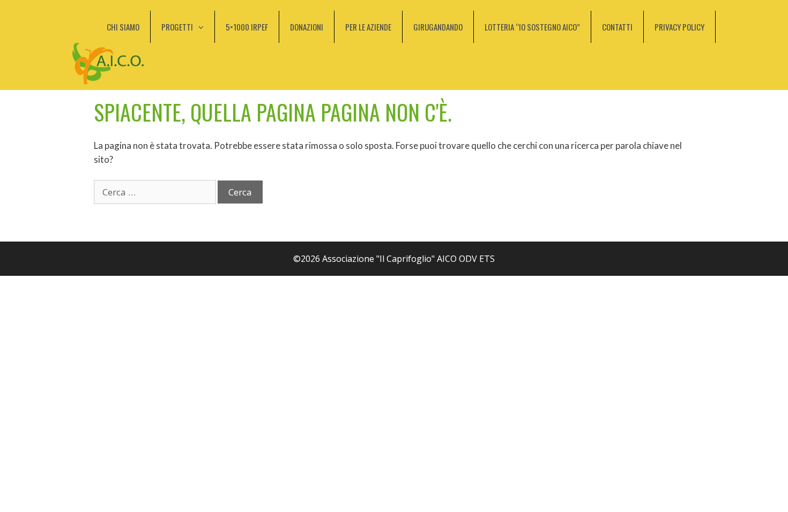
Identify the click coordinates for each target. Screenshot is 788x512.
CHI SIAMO (123, 27)
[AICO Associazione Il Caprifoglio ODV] (108, 63)
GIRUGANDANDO (438, 27)
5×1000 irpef (247, 27)
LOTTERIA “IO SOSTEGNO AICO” (532, 27)
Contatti (617, 27)
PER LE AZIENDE (368, 27)
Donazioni (306, 27)
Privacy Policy (679, 27)
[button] (203, 27)
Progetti (177, 27)
